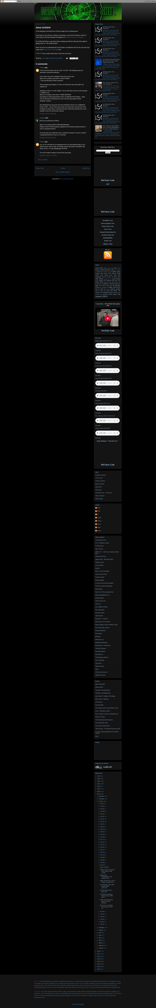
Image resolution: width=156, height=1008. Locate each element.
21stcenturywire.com (100, 540)
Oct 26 (102, 816)
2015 (98, 959)
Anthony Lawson (99, 562)
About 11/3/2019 (104, 867)
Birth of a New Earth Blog (102, 571)
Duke (114, 272)
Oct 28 (102, 811)
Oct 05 (102, 914)
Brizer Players (117, 270)
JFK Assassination (99, 610)
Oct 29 (102, 808)
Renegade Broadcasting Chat (108, 232)
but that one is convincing (50, 49)
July (100, 932)
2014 (98, 961)
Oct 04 (102, 916)
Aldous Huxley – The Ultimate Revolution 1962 (107, 728)
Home (63, 168)
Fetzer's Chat (107, 229)
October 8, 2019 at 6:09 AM (48, 113)
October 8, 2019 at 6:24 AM (48, 137)
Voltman (105, 292)
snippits (115, 294)
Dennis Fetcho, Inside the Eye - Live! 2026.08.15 (111, 83)
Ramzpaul (97, 636)
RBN (110, 287)
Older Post (86, 168)
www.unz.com (99, 478)
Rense (113, 289)
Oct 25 (102, 819)
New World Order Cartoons (102, 627)
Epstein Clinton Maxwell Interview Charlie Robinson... (106, 901)
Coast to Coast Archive (101, 574)
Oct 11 (102, 855)
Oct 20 (102, 831)
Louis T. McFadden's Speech (102, 711)
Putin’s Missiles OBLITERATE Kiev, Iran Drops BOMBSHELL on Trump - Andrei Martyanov (111, 127)
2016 (98, 956)
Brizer (98, 507)
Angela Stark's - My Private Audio (104, 559)
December (101, 796)
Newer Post (40, 168)
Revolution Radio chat (108, 235)
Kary (116, 280)
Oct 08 (102, 862)
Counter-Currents (99, 577)
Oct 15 (102, 844)
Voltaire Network (99, 666)
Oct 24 (102, 821)
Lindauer (116, 282)
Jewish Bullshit (116, 279)
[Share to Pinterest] (77, 58)
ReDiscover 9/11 (99, 639)
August (101, 930)
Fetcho (105, 273)
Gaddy (106, 275)
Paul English (102, 287)
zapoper (44, 58)
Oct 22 (102, 826)
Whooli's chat (108, 240)
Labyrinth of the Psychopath (102, 690)
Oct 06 (102, 911)
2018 (98, 951)
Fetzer (114, 273)
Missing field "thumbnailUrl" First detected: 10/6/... (106, 877)
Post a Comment (42, 159)
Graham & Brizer (112, 277)
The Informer (98, 702)
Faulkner (97, 273)
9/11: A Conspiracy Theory (102, 543)
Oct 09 (102, 860)
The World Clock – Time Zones (103, 492)
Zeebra (42, 67)
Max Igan (114, 283)
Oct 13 (102, 849)
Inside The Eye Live (100, 601)
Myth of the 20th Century (102, 285)
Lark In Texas (107, 282)
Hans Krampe (98, 589)
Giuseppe (98, 277)
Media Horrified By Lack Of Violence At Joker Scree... (107, 881)
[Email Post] (66, 58)
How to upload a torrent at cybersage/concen (106, 714)
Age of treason (99, 549)
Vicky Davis (98, 663)
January (101, 948)
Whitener (115, 292)
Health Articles (99, 687)
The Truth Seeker (99, 660)
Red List (106, 289)
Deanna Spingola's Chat (107, 223)
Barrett (97, 270)
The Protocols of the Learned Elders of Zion (106, 708)
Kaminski (108, 280)
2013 (98, 964)
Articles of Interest (100, 481)
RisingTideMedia (107, 238)
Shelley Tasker (99, 290)
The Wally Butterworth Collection (104, 720)
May (100, 937)
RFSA (118, 287)
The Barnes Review (100, 651)
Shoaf (107, 290)
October (101, 801)
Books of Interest (99, 484)
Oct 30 (102, 806)
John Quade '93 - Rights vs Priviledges (105, 696)
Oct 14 (102, 847)
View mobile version (63, 172)
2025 (98, 778)
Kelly (97, 282)
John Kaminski (99, 615)
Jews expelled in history (101, 607)
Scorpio (99, 517)
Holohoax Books (99, 598)
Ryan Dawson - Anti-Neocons (102, 645)
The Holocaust (99, 654)
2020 (98, 791)
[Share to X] (74, 58)
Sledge (115, 290)
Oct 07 (102, 865)
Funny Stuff (98, 487)
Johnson (101, 280)
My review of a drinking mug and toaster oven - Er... (106, 907)
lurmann (97, 294)
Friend (97, 275)
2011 (98, 969)
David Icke (107, 271)
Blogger (81, 1004)
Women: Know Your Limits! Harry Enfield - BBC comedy (107, 871)
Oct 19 (102, 834)
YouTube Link (107, 330)
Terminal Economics (100, 475)
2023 (98, 783)
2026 (98, 776)
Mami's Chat (107, 244)
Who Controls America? (101, 672)
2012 (98, 966)
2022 (98, 786)
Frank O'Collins (99, 705)
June (100, 935)
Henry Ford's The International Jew (104, 592)
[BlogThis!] (72, 58)
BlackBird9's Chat (108, 220)
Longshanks (98, 283)
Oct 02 (102, 921)
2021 (98, 789)
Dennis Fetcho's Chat (108, 226)
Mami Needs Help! (100, 684)
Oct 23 (102, 824)
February (101, 945)
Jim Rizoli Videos (99, 613)
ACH (96, 268)
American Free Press (100, 556)
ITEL (97, 279)
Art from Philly (99, 565)
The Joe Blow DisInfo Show (102, 726)
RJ (99, 289)
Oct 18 (102, 837)
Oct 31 (102, 803)
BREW (115, 268)
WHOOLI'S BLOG (100, 675)
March (100, 943)
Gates (115, 275)
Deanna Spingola (99, 580)
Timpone (97, 292)
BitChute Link (107, 180)
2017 (98, 953)
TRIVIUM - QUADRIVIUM (102, 693)
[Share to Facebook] (75, 58)
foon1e (99, 524)
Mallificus (106, 283)
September (102, 927)
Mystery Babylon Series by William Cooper (106, 624)
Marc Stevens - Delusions (101, 699)
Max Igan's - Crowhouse (101, 618)
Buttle (98, 271)
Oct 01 (102, 924)
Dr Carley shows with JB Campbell (104, 583)
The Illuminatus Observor (102, 657)
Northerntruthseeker (100, 630)
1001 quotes (98, 490)
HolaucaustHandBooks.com (102, 595)
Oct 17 (102, 839)
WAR (96, 669)
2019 (98, 794)
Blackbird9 (107, 270)
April (100, 940)
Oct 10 (102, 857)
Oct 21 (102, 829)
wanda (98, 527)
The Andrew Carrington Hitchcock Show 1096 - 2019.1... (106, 896)
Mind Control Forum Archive (102, 621)
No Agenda (116, 285)
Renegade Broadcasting (101, 642)
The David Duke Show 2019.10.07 (106, 891)
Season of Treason (100, 717)
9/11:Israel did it (99, 546)
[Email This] (70, 58)
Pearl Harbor (98, 633)
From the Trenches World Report (103, 586)
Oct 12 (102, 852)
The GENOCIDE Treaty (101, 723)
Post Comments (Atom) (66, 179)
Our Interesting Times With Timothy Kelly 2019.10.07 (107, 886)
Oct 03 (102, 919)
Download (98, 350)
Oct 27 (102, 814)
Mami (98, 511)
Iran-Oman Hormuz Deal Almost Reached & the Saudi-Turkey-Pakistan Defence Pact (111, 61)
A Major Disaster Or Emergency (74, 37)
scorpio (105, 294)
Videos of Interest (99, 495)
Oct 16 (102, 842)
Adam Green (107, 268)
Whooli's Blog (99, 498)
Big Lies (97, 568)
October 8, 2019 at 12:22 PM (48, 155)
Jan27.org (97, 604)
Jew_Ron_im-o (106, 278)
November (102, 798)
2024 (98, 781)
